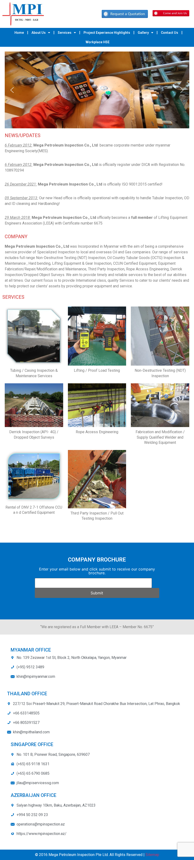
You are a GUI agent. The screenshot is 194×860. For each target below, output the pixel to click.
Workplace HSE (98, 42)
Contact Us (169, 33)
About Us (38, 33)
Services (64, 33)
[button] (12, 90)
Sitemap (152, 854)
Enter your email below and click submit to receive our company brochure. (97, 571)
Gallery (143, 33)
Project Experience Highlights (107, 33)
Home (19, 33)
